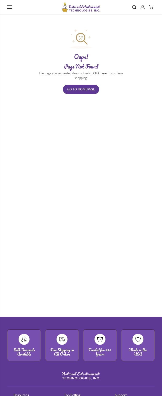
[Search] (134, 7)
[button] (9, 7)
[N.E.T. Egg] (81, 7)
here (104, 73)
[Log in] (142, 7)
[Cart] (151, 7)
